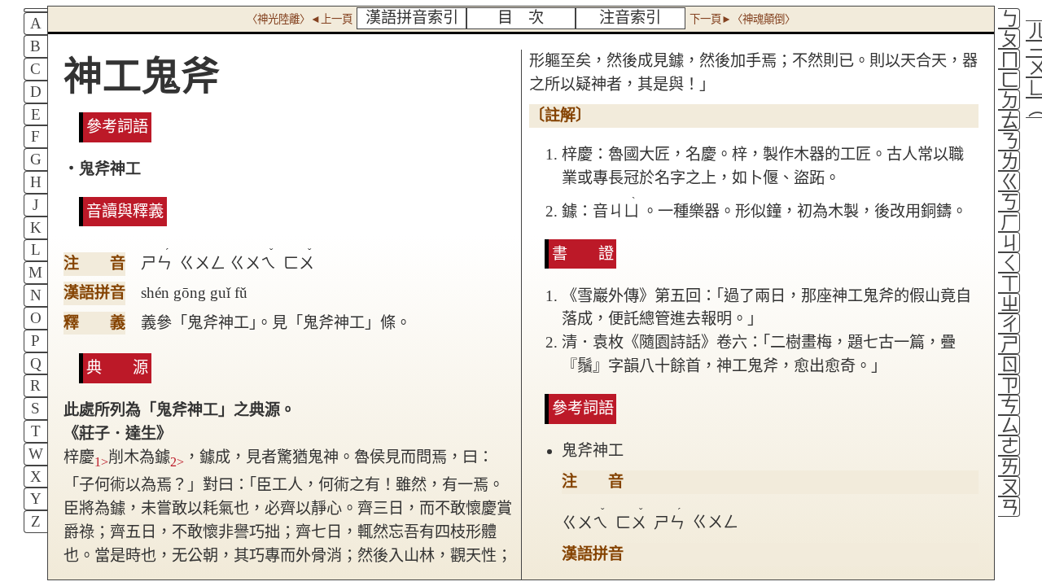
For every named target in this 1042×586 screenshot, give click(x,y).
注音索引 (630, 17)
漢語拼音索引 (412, 17)
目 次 (520, 17)
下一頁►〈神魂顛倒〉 (742, 19)
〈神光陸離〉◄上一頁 (299, 19)
